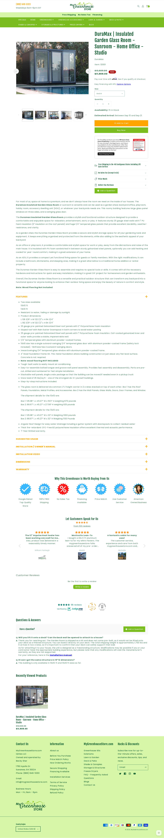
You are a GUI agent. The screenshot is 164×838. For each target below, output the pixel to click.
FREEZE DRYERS (76, 24)
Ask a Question (107, 190)
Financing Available (59, 771)
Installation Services (60, 777)
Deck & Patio (90, 760)
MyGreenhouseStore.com (139, 830)
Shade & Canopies (93, 764)
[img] (82, 522)
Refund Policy (57, 792)
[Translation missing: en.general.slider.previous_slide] (16, 71)
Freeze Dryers (91, 771)
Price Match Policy (59, 759)
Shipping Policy (57, 789)
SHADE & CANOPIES (26, 24)
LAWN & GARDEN (95, 20)
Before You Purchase (60, 755)
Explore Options (124, 84)
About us (54, 750)
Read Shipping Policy (106, 154)
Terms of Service (58, 782)
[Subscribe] (145, 767)
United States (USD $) (26, 829)
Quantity (99, 99)
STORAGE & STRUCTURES (52, 24)
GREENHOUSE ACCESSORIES (70, 20)
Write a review (82, 586)
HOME (32, 20)
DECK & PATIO (115, 20)
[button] (138, 6)
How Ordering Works (60, 762)
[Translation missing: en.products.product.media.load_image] (27, 115)
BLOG (91, 24)
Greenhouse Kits (92, 750)
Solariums (89, 754)
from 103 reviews (82, 526)
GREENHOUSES (46, 20)
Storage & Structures (94, 767)
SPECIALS (22, 20)
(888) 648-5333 (23, 4)
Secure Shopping (58, 768)
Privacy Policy (57, 785)
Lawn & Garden (91, 757)
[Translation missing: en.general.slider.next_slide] (88, 71)
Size (96, 89)
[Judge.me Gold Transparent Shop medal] (92, 606)
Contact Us (89, 785)
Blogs (86, 781)
